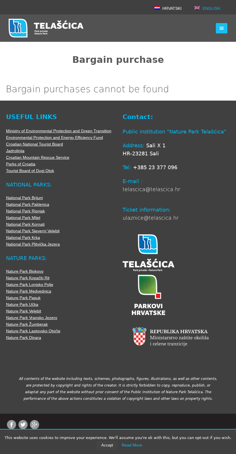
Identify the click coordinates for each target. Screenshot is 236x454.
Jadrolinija (15, 150)
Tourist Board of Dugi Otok (30, 170)
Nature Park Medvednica (28, 291)
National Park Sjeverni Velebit (33, 231)
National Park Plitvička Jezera (33, 244)
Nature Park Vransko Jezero (31, 317)
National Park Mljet (23, 217)
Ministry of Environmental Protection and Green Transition (58, 131)
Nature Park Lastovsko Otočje (33, 331)
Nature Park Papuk (23, 297)
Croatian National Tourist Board (34, 144)
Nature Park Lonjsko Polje (29, 284)
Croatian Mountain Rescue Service (37, 157)
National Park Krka (23, 237)
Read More (132, 445)
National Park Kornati (25, 224)
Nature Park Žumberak (27, 324)
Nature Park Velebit (23, 311)
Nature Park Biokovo (24, 271)
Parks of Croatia (20, 164)
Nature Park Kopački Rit (28, 278)
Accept (107, 445)
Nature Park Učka (22, 304)
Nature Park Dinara (23, 337)
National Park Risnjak (25, 211)
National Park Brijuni (24, 197)
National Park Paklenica (27, 204)
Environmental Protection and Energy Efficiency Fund (54, 137)
